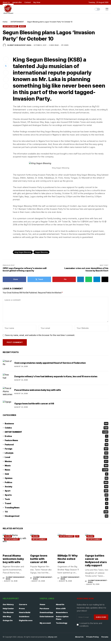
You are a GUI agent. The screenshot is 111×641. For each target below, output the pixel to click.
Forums (104, 637)
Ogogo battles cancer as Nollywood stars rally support (96, 560)
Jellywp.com (52, 637)
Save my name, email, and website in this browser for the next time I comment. (40, 335)
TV (56, 512)
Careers (23, 604)
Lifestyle (56, 453)
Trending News (56, 507)
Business (56, 423)
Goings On (8, 620)
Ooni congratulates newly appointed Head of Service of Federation (50, 363)
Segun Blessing (41, 252)
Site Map (7, 616)
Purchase (44, 608)
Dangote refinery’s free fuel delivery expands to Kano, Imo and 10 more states (55, 376)
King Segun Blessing (23, 252)
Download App (46, 612)
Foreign (56, 449)
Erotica (56, 436)
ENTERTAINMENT (17, 22)
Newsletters (62, 612)
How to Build (24, 612)
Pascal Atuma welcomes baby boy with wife (37, 390)
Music (22, 26)
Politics (56, 482)
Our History (8, 604)
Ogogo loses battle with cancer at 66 (34, 403)
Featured (56, 444)
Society (56, 486)
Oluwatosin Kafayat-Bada (19, 45)
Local (56, 457)
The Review (8, 612)
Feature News (56, 440)
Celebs (56, 428)
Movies (56, 461)
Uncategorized (56, 516)
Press (22, 608)
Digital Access (25, 620)
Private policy (92, 637)
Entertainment (46, 616)
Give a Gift (61, 608)
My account (45, 623)
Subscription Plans (62, 617)
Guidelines (24, 616)
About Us (60, 604)
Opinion (56, 478)
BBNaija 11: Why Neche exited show (68, 559)
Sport (56, 491)
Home (5, 22)
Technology (61, 623)
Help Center (8, 608)
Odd (56, 474)
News (56, 470)
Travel (56, 503)
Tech (56, 499)
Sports (56, 495)
